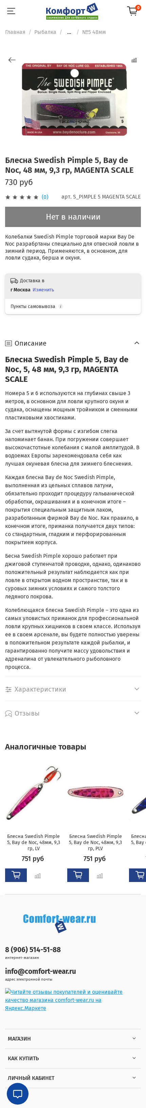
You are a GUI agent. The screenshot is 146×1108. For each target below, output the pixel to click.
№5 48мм (94, 32)
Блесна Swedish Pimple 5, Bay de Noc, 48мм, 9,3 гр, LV (33, 843)
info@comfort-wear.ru (40, 971)
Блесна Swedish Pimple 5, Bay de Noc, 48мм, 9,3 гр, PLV (95, 843)
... (69, 32)
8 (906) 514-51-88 (33, 950)
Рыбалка (45, 32)
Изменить (43, 290)
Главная (15, 32)
